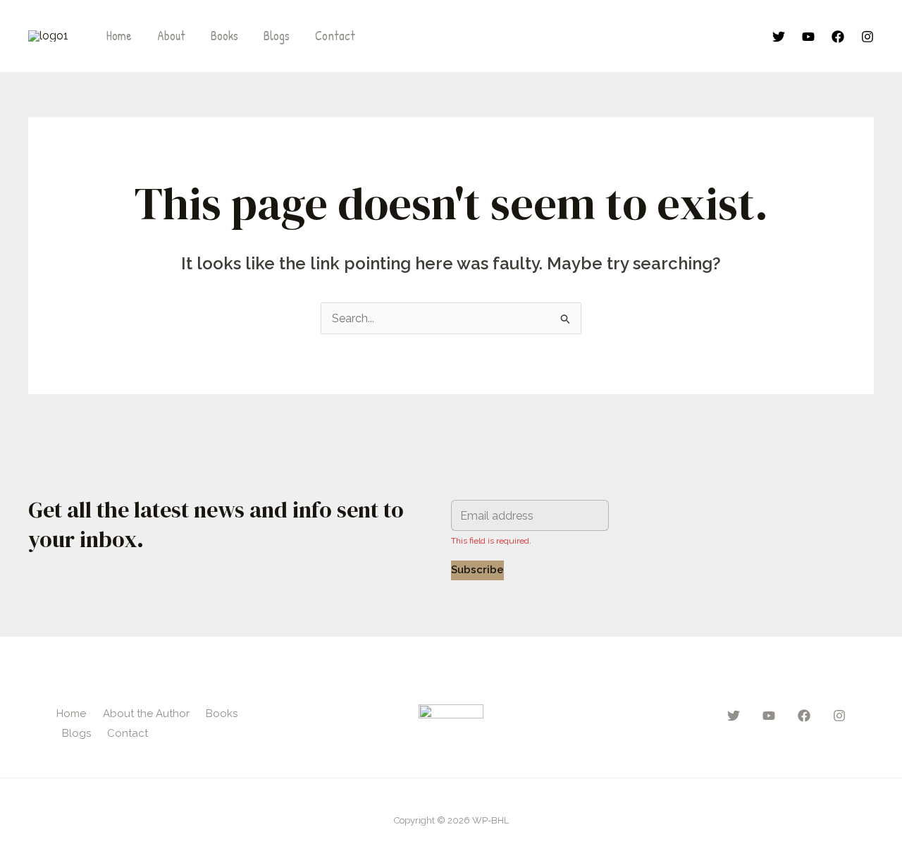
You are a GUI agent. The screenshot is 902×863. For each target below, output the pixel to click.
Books (224, 35)
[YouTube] (808, 36)
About (171, 35)
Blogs (277, 35)
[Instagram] (867, 36)
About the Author (146, 713)
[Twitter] (778, 36)
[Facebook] (838, 36)
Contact (335, 35)
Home (119, 35)
